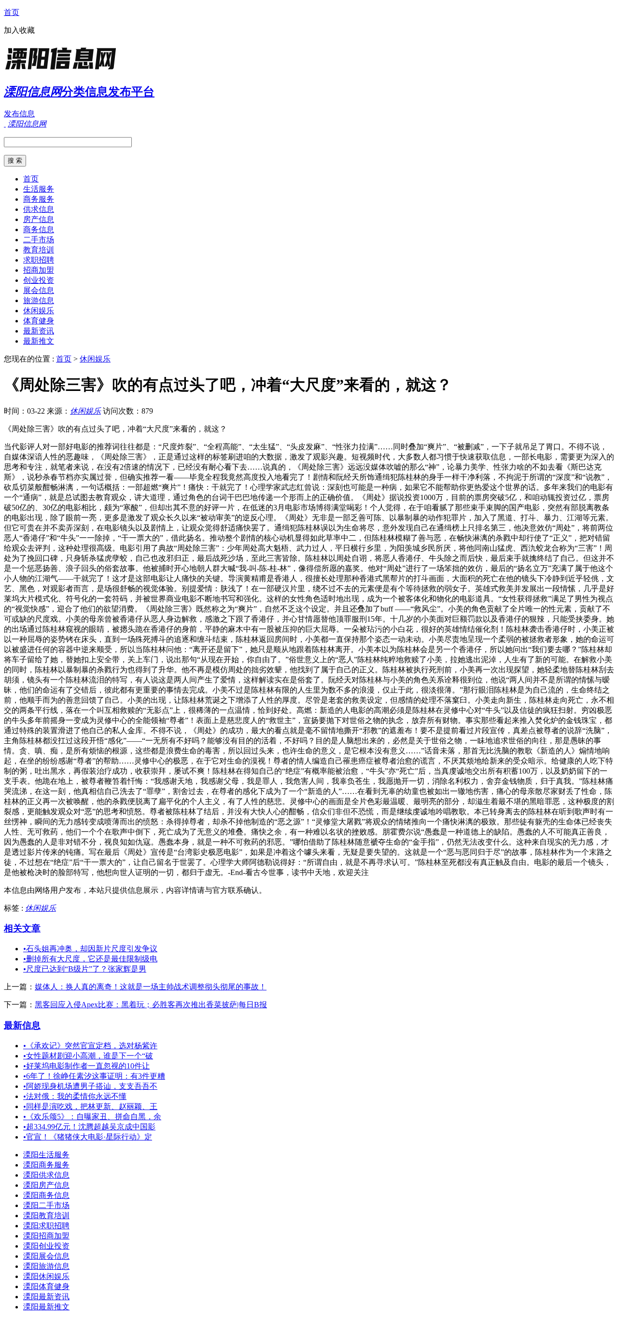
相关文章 (22, 928)
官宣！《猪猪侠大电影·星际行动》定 (87, 1137)
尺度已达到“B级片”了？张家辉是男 (84, 969)
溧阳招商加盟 (46, 1236)
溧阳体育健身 (46, 1286)
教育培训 (38, 250)
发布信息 (19, 114)
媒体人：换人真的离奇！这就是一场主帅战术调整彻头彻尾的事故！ (151, 987)
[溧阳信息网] (64, 70)
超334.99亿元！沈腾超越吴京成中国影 (89, 1127)
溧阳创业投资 (46, 1246)
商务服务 (38, 199)
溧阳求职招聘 (46, 1226)
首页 (11, 12)
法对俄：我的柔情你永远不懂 (74, 1096)
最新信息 (22, 1025)
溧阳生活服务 (46, 1155)
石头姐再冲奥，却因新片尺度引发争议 (90, 949)
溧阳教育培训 (46, 1215)
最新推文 (38, 341)
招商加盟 (38, 270)
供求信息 (38, 209)
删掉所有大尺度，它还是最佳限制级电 (90, 959)
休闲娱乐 (38, 310)
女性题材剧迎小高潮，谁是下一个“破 (88, 1056)
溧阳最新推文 (46, 1307)
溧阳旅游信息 (46, 1266)
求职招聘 (38, 260)
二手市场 (38, 240)
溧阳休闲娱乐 (46, 1276)
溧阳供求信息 (46, 1175)
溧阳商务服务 (46, 1165)
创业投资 (38, 280)
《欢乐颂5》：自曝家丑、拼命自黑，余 (92, 1116)
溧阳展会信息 (46, 1256)
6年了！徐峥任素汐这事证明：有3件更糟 (94, 1076)
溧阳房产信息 (46, 1185)
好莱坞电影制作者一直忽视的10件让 (86, 1066)
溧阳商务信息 (46, 1195)
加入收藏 (19, 30)
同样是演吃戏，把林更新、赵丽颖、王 (90, 1106)
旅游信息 (38, 300)
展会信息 (38, 290)
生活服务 (38, 189)
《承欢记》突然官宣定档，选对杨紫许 (90, 1046)
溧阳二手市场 (46, 1205)
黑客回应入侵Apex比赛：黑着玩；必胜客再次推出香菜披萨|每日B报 (151, 1004)
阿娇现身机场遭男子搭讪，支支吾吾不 (90, 1086)
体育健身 (38, 321)
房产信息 (38, 219)
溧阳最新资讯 (46, 1296)
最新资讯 (38, 331)
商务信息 (38, 229)
